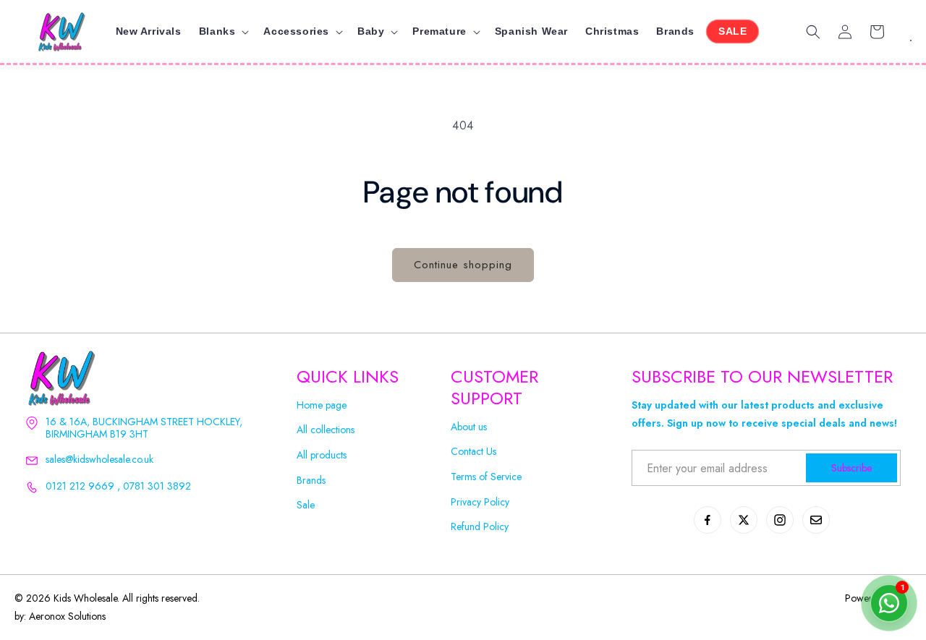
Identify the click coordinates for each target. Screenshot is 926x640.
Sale (306, 505)
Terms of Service (486, 477)
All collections (325, 430)
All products (322, 455)
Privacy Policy (480, 502)
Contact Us (473, 451)
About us (469, 427)
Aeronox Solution (65, 616)
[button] (222, 31)
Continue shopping (463, 265)
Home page (322, 405)
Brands (311, 480)
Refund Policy (480, 527)
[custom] (707, 520)
